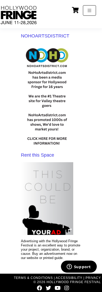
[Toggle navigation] (89, 10)
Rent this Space (37, 155)
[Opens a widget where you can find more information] (79, 267)
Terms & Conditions (33, 278)
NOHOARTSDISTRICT (45, 35)
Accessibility (69, 278)
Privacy (93, 278)
